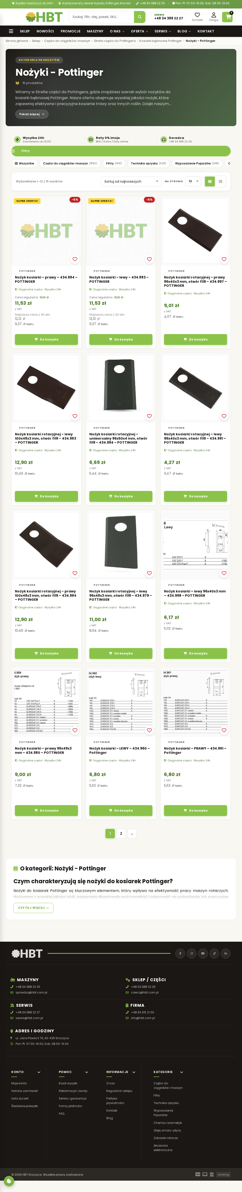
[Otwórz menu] (14, 17)
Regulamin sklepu (119, 1091)
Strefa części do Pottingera (115, 41)
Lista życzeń (20, 1098)
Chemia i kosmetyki (168, 1123)
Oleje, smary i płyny (167, 1130)
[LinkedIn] (226, 953)
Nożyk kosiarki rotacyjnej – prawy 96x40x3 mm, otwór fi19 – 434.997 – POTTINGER (195, 281)
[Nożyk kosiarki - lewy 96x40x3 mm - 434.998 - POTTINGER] (195, 545)
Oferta (137, 31)
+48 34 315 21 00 (142, 1012)
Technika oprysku (148, 163)
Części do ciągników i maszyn (67, 41)
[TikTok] (214, 953)
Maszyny (95, 31)
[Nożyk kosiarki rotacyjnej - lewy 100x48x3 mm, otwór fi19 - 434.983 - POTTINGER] (46, 388)
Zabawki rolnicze (166, 1138)
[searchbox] (101, 17)
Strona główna (17, 41)
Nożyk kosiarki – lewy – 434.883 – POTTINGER (119, 279)
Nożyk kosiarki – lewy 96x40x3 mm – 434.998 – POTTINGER (195, 593)
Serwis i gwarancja (72, 1098)
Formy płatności (70, 1106)
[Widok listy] (220, 181)
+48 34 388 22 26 (152, 3)
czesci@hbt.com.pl (145, 992)
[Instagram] (192, 953)
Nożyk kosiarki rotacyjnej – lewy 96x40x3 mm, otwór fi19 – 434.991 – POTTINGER (195, 438)
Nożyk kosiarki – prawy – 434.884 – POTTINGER (46, 279)
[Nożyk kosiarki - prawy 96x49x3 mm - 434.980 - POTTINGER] (46, 702)
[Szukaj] (139, 17)
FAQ (61, 1114)
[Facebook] (180, 953)
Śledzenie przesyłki (24, 1106)
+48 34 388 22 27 (28, 1012)
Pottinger (27, 271)
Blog (182, 31)
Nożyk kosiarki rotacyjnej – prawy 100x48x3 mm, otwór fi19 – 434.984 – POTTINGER (45, 595)
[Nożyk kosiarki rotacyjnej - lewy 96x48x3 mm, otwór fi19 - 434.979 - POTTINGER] (121, 545)
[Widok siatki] (210, 181)
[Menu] (11, 31)
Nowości (45, 31)
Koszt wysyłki (68, 1083)
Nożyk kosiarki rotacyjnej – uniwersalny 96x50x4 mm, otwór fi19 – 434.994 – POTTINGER (118, 438)
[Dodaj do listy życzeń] (74, 259)
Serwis (161, 31)
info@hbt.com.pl (143, 1018)
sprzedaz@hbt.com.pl (31, 992)
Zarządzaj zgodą (9, 1181)
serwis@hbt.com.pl (29, 1018)
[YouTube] (203, 953)
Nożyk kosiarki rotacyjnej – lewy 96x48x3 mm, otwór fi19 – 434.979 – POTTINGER (120, 595)
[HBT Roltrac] (44, 17)
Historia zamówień (24, 1091)
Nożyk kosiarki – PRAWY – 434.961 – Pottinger (195, 750)
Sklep (25, 31)
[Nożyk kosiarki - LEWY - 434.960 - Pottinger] (121, 702)
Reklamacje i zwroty (73, 1091)
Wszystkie (26, 163)
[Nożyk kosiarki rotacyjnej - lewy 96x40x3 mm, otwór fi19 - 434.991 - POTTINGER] (195, 388)
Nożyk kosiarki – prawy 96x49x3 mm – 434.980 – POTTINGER (43, 750)
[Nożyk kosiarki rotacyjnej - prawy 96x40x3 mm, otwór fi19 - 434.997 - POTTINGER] (195, 231)
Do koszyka (49, 339)
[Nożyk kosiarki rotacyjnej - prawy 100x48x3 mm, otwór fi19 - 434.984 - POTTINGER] (46, 545)
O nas (115, 31)
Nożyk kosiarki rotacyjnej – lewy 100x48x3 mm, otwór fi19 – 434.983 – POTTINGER (45, 438)
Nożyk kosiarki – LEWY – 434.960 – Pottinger (119, 750)
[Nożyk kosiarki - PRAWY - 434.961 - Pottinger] (195, 702)
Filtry (26, 151)
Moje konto (19, 1083)
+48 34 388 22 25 (28, 987)
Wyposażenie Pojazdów (197, 163)
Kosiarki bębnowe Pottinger (160, 41)
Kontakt (206, 31)
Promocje (70, 31)
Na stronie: (174, 181)
